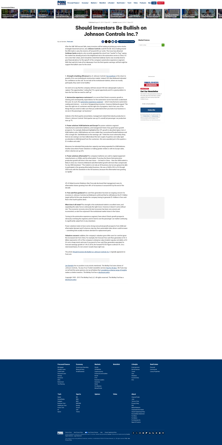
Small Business (80, 371)
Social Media (61, 399)
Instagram (140, 433)
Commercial (153, 369)
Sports (78, 394)
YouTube (143, 433)
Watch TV (160, 3)
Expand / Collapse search (150, 3)
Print (112, 41)
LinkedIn (149, 433)
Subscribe (151, 110)
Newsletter (156, 433)
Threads (109, 41)
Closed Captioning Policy (138, 411)
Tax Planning (61, 384)
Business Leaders (99, 380)
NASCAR (78, 403)
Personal (152, 367)
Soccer (78, 407)
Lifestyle (111, 3)
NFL (77, 397)
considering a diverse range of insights (114, 270)
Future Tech (61, 407)
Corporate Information (138, 409)
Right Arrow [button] (219, 14)
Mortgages (61, 367)
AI (58, 409)
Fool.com (70, 41)
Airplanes (134, 375)
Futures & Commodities (101, 373)
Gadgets (60, 401)
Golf (77, 409)
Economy (85, 3)
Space (59, 411)
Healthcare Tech (62, 405)
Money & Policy (80, 369)
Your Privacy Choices (93, 432)
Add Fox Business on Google (127, 41)
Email (116, 41)
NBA (77, 399)
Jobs (133, 399)
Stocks (96, 367)
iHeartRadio (163, 433)
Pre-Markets (98, 386)
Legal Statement (78, 435)
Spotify (159, 433)
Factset (109, 434)
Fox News (134, 416)
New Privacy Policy (78, 432)
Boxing (78, 405)
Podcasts (143, 3)
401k (59, 380)
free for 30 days (111, 268)
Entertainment (136, 367)
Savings (60, 375)
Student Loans (62, 369)
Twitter (106, 41)
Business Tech (61, 403)
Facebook (102, 41)
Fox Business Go (136, 420)
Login (154, 3)
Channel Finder (136, 397)
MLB (77, 401)
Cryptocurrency (99, 371)
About (134, 394)
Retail (96, 384)
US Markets (98, 369)
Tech (129, 3)
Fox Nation (134, 418)
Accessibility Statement (138, 413)
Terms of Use (155, 115)
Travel (133, 371)
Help (101, 432)
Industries (97, 382)
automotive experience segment (92, 102)
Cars (133, 373)
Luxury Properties (155, 371)
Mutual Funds (98, 388)
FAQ (133, 405)
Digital (59, 397)
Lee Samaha (69, 266)
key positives (111, 76)
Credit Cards (61, 371)
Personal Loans (62, 373)
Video (136, 3)
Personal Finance (73, 3)
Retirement (61, 382)
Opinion (97, 394)
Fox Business (62, 3)
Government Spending (82, 367)
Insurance (60, 377)
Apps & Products (136, 422)
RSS (153, 433)
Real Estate (121, 3)
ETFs (96, 377)
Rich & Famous (136, 369)
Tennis (78, 411)
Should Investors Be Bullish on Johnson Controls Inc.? (91, 252)
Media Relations (136, 407)
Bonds (96, 375)
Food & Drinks (135, 377)
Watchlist (102, 3)
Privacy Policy (146, 115)
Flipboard (146, 433)
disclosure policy (104, 272)
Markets (94, 3)
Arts (133, 380)
